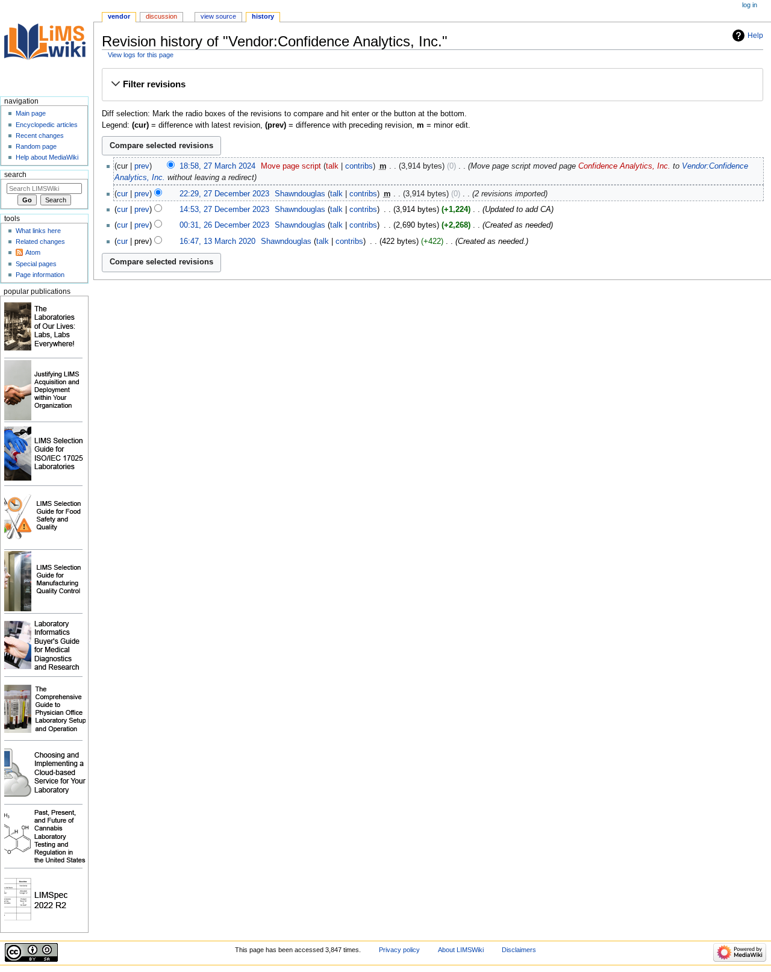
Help (755, 35)
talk (332, 166)
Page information (40, 274)
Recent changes (40, 135)
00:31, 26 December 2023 (224, 225)
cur (122, 194)
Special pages (36, 263)
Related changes (40, 241)
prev (141, 166)
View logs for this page (140, 54)
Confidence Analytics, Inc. (624, 166)
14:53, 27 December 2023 (224, 209)
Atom (32, 252)
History (263, 16)
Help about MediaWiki (47, 157)
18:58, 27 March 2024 (217, 166)
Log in (749, 4)
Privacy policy (399, 949)
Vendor (119, 16)
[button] (432, 84)
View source (218, 16)
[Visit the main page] (46, 46)
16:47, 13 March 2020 (217, 241)
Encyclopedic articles (47, 124)
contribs (359, 166)
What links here (38, 230)
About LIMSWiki (461, 949)
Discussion (161, 16)
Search (15, 174)
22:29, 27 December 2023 (224, 194)
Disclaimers (519, 949)
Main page (31, 113)
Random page (36, 146)
